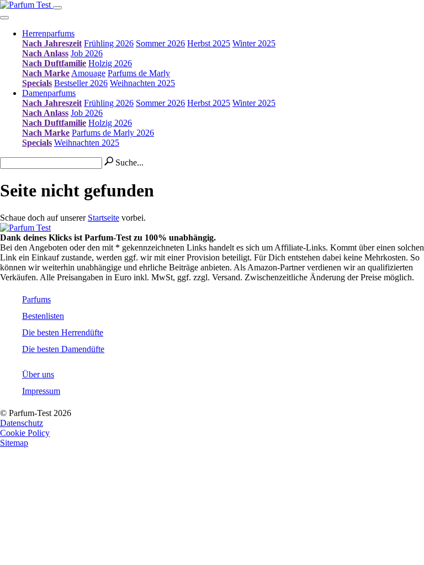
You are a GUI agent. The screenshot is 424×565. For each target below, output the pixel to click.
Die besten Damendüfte (63, 349)
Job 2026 (87, 53)
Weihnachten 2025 (142, 83)
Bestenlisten (43, 316)
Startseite (103, 217)
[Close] (4, 17)
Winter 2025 (253, 43)
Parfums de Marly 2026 (113, 132)
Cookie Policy (25, 433)
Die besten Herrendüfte (62, 332)
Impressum (41, 391)
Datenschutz (21, 423)
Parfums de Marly (139, 73)
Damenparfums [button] (49, 93)
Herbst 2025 (208, 43)
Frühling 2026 (109, 43)
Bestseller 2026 (81, 83)
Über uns (38, 374)
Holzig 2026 (110, 63)
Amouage (88, 73)
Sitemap (14, 442)
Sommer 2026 (160, 43)
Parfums (36, 299)
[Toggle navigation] (57, 7)
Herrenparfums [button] (48, 33)
